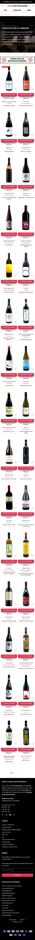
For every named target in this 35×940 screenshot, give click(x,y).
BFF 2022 (26, 288)
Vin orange (5, 908)
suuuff (12, 200)
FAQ (3, 837)
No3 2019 (9, 521)
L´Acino (26, 712)
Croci (26, 522)
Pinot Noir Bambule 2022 (9, 381)
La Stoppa (9, 336)
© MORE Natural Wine (17, 921)
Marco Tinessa (26, 619)
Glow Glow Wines (9, 243)
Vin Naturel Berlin (6, 915)
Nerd (29, 10)
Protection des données (8, 839)
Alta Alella (9, 149)
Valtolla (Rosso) (26, 521)
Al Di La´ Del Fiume (9, 570)
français (22, 919)
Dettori (9, 619)
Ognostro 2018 (26, 617)
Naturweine (29, 107)
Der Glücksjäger (26, 103)
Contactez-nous (6, 832)
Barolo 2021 (9, 710)
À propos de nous (6, 827)
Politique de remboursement (9, 847)
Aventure (17, 10)
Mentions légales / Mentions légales (11, 829)
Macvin (26, 427)
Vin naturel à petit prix (8, 888)
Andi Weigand (26, 149)
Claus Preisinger (9, 195)
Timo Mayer (9, 429)
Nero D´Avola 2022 (26, 756)
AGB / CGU (5, 834)
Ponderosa (26, 193)
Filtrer (8, 54)
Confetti (12, 107)
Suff (12, 153)
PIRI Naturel (26, 195)
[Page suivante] (23, 771)
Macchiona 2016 (9, 334)
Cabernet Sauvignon (26, 241)
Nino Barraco (26, 758)
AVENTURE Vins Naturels (8, 893)
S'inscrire (17, 875)
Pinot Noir (26, 101)
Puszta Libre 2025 (9, 193)
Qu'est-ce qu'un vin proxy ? (9, 898)
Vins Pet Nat (5, 905)
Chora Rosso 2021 (26, 710)
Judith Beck (9, 383)
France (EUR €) (12, 919)
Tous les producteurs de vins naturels (11, 886)
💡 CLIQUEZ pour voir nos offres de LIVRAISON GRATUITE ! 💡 (17, 1)
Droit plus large (6, 842)
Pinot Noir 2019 (26, 147)
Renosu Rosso (9, 617)
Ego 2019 (26, 475)
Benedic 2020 (26, 568)
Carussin (26, 337)
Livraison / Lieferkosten (8, 825)
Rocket (29, 387)
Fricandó (9, 568)
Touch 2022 (26, 381)
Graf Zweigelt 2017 (9, 288)
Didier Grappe (26, 429)
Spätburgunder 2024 (9, 241)
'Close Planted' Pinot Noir (9, 427)
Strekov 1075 (9, 477)
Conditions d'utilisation (8, 844)
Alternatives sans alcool (8, 900)
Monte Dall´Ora (9, 759)
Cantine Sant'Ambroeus (29, 480)
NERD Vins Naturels (7, 895)
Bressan (26, 477)
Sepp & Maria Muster (9, 290)
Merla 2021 (9, 147)
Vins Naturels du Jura (7, 903)
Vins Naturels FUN (7, 891)
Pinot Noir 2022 (9, 475)
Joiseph (26, 290)
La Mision (9, 103)
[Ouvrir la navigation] (2, 6)
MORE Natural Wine (12, 433)
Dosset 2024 (9, 663)
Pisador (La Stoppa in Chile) (9, 101)
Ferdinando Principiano (9, 665)
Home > (4, 25)
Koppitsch (26, 383)
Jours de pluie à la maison (11, 25)
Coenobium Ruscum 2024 (26, 663)
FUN (5, 10)
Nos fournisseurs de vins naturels (10, 913)
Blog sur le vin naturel (7, 910)
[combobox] (13, 14)
